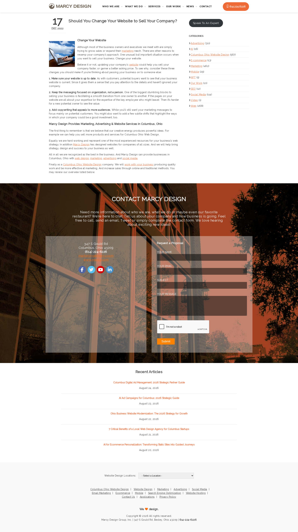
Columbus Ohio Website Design (82, 164)
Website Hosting (196, 493)
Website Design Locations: (120, 475)
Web (193, 106)
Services (154, 6)
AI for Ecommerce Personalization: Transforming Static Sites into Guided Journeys (149, 444)
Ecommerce (123, 493)
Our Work (173, 6)
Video (194, 100)
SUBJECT (162, 280)
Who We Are (111, 6)
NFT (193, 77)
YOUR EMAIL (164, 266)
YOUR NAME (164, 252)
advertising (110, 158)
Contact (206, 6)
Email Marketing (101, 493)
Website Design (143, 489)
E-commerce (198, 60)
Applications (147, 496)
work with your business (139, 164)
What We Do (134, 6)
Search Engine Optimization (164, 493)
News (190, 6)
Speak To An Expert (206, 23)
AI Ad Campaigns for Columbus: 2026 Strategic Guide (149, 398)
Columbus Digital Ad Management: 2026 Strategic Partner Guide (149, 382)
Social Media (198, 94)
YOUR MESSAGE (166, 294)
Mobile (195, 71)
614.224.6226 (237, 6)
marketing (128, 50)
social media (130, 158)
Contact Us (128, 496)
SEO (193, 88)
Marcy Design (81, 144)
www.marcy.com (96, 259)
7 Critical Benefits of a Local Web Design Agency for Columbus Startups (149, 429)
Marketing (196, 66)
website (133, 64)
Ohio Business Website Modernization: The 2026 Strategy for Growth (149, 413)
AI (192, 49)
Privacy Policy (168, 496)
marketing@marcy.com (96, 255)
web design (82, 158)
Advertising (197, 43)
